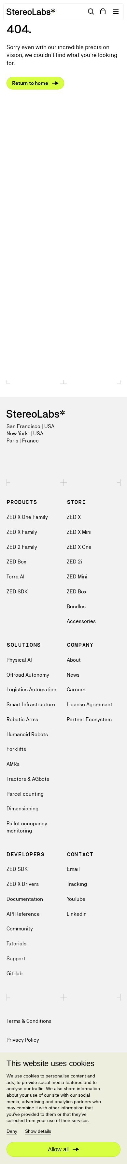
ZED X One (79, 547)
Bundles (76, 606)
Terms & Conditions (29, 1021)
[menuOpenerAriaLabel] (116, 11)
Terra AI (15, 577)
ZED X (74, 517)
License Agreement (89, 704)
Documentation (25, 899)
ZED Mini (77, 577)
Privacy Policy (23, 1040)
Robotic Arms (22, 719)
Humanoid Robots (27, 734)
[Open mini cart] (102, 11)
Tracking (77, 884)
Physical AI (19, 660)
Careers (76, 689)
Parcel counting (25, 794)
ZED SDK (17, 592)
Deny (12, 1131)
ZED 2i (74, 562)
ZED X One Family (27, 517)
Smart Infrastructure (31, 704)
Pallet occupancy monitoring (27, 827)
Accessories (81, 621)
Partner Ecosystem (89, 719)
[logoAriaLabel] (30, 11)
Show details (38, 1131)
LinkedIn (77, 914)
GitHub (14, 973)
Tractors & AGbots (28, 779)
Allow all (58, 1149)
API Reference (23, 914)
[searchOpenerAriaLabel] (91, 11)
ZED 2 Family (22, 547)
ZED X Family (22, 532)
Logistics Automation (31, 689)
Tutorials (16, 944)
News (73, 675)
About (74, 660)
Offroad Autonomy (28, 675)
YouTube (76, 899)
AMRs (13, 764)
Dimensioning (22, 808)
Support (16, 958)
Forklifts (16, 749)
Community (20, 929)
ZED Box (16, 562)
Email (73, 869)
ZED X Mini (79, 532)
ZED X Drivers (23, 884)
